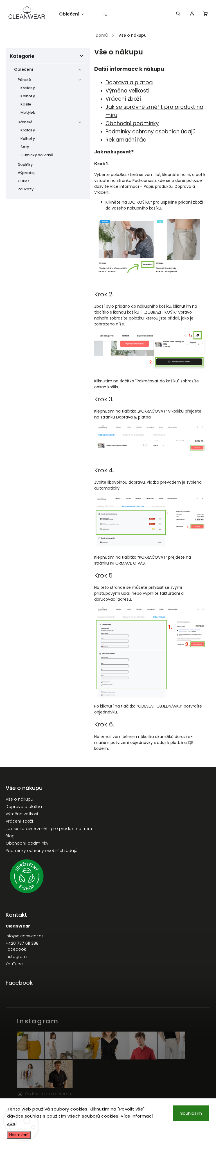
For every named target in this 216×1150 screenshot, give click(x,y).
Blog (10, 836)
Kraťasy (28, 87)
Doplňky (25, 164)
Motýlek (28, 112)
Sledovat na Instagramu (48, 1094)
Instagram (16, 956)
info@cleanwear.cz (24, 936)
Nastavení (18, 1135)
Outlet (24, 181)
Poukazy (25, 189)
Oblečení (23, 69)
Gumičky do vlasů (37, 155)
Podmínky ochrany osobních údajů (41, 850)
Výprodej (26, 172)
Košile (26, 104)
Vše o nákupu (19, 799)
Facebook (16, 949)
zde (11, 1123)
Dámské (25, 122)
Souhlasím (191, 1113)
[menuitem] (74, 14)
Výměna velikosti (22, 814)
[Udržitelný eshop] (108, 877)
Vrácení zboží (123, 99)
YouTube (14, 964)
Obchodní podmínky (27, 843)
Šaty (25, 146)
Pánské (24, 79)
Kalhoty (28, 96)
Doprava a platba (129, 82)
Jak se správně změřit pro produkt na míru (49, 828)
